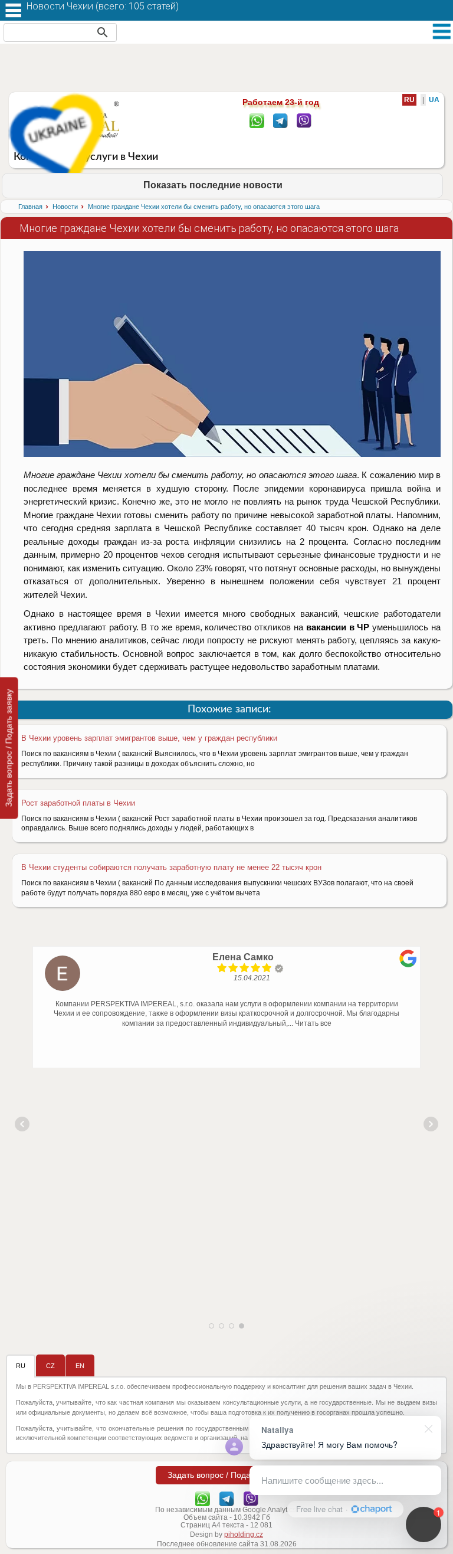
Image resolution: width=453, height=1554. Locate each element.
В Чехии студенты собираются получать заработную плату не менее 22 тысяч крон (171, 867)
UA (434, 100)
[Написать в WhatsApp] (257, 120)
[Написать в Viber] (304, 120)
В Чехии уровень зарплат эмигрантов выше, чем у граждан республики (149, 738)
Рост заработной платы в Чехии (78, 803)
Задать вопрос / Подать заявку (9, 748)
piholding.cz (243, 1534)
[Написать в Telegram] (280, 120)
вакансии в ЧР (338, 627)
